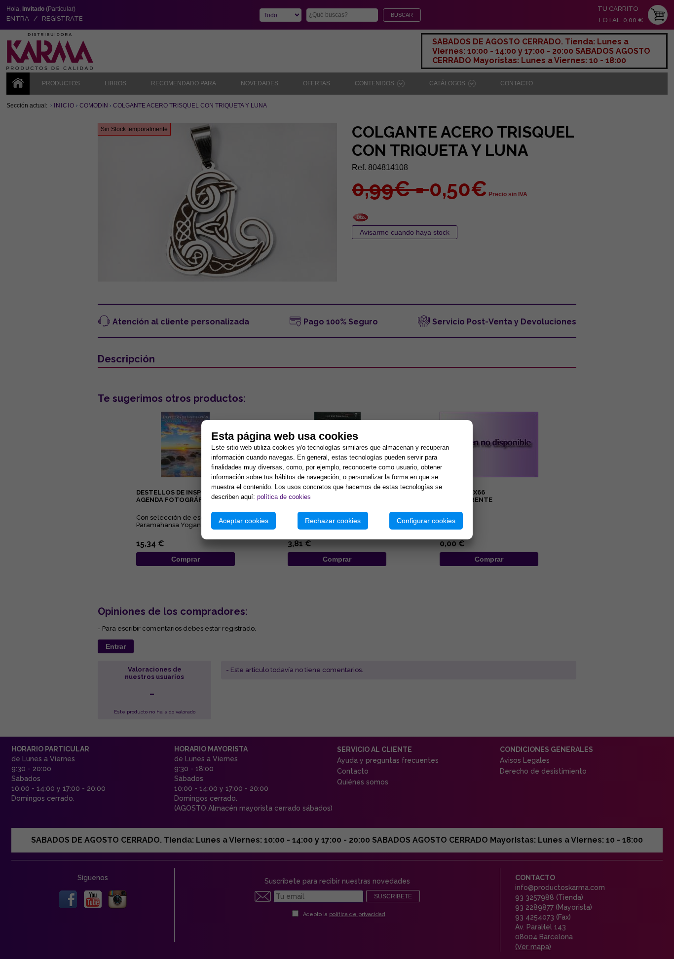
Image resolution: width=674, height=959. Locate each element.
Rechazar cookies (333, 521)
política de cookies (284, 496)
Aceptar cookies (243, 521)
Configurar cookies (426, 521)
